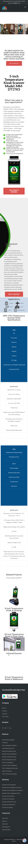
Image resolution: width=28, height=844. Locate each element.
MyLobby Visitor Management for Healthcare (12, 790)
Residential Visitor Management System (11, 793)
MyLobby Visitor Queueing (8, 796)
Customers (4, 710)
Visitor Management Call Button (9, 745)
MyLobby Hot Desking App (8, 739)
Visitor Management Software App (10, 768)
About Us (4, 708)
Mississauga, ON (6, 826)
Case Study (4, 713)
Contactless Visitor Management (9, 765)
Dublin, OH (4, 821)
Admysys (14, 841)
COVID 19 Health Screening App (9, 773)
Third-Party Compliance (7, 807)
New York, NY (5, 818)
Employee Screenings (7, 771)
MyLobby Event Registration (8, 804)
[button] (14, 63)
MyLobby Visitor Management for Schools (11, 787)
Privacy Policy (5, 716)
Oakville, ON (5, 824)
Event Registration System (8, 748)
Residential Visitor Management (9, 754)
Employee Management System (9, 759)
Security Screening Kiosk (7, 762)
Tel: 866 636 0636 (6, 829)
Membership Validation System (9, 751)
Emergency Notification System (9, 756)
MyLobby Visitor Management (9, 784)
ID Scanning (4, 742)
